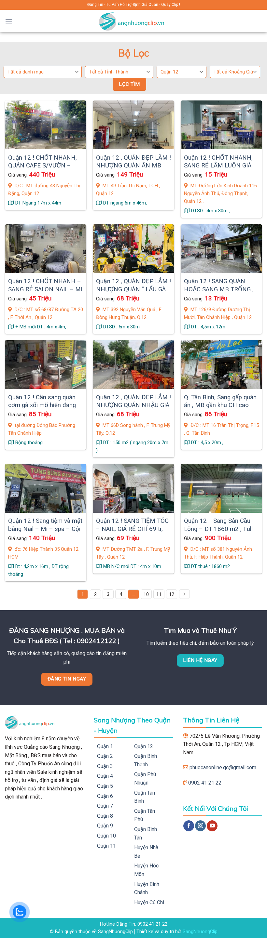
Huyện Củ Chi (149, 902)
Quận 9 (105, 826)
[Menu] (9, 21)
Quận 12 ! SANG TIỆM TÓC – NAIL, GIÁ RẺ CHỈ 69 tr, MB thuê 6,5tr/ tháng (132, 528)
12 (171, 594)
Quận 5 (105, 786)
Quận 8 (105, 816)
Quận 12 (143, 746)
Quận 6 (105, 796)
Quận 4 (105, 776)
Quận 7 (105, 806)
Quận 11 (106, 846)
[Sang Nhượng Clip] (133, 21)
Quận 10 (106, 836)
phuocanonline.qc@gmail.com (223, 767)
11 (159, 594)
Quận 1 (105, 746)
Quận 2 (105, 756)
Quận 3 (105, 766)
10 (146, 594)
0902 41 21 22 (204, 783)
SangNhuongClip (200, 931)
